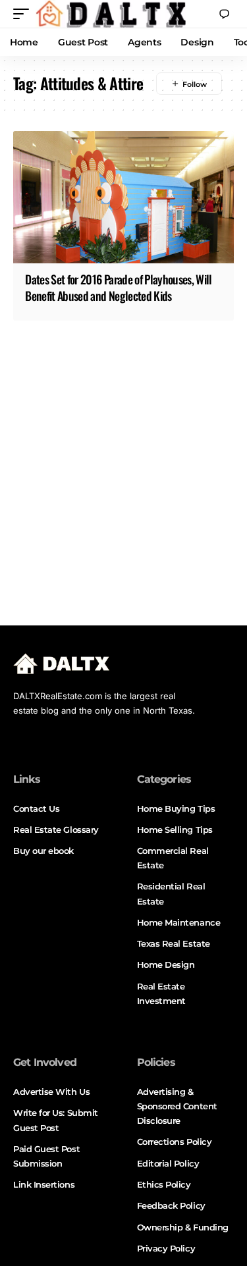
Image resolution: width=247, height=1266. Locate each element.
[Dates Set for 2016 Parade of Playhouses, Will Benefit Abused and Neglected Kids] (123, 197)
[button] (24, 14)
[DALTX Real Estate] (111, 14)
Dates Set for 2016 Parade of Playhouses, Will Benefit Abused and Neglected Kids (118, 287)
